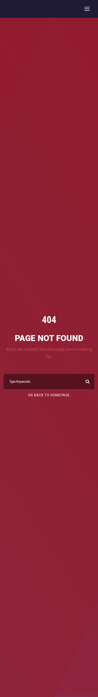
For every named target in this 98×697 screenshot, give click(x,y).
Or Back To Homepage (49, 395)
